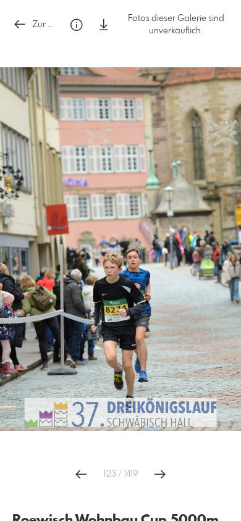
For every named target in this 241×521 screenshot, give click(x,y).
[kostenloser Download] (103, 25)
